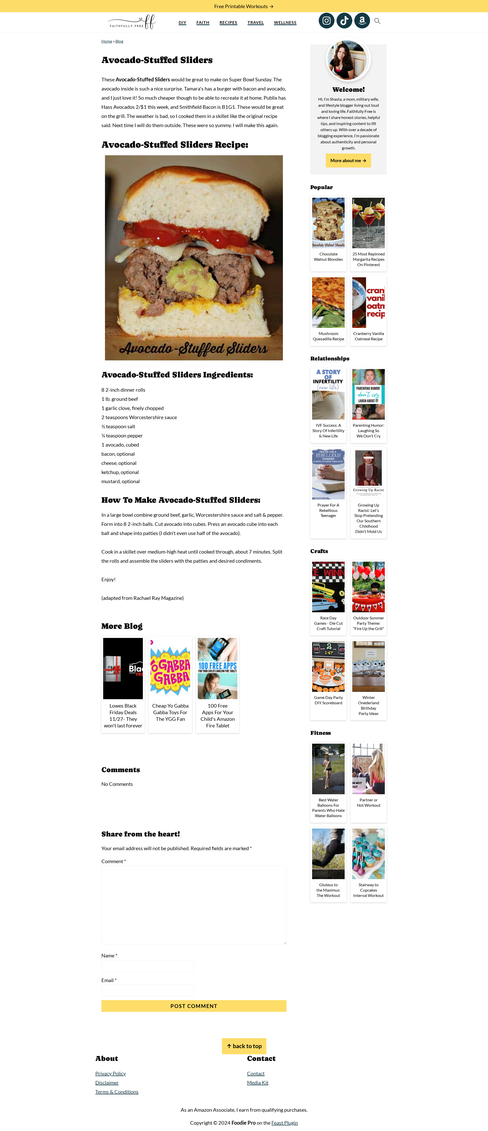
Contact (256, 1073)
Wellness (285, 22)
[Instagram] (326, 20)
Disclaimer (107, 1082)
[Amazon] (362, 20)
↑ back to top (244, 1046)
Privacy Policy (110, 1073)
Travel (256, 22)
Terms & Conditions (117, 1092)
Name (109, 955)
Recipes (228, 22)
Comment (113, 861)
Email (109, 980)
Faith (202, 22)
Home (106, 41)
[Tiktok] (344, 20)
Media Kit (257, 1082)
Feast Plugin (284, 1123)
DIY (182, 22)
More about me (345, 160)
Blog (119, 41)
